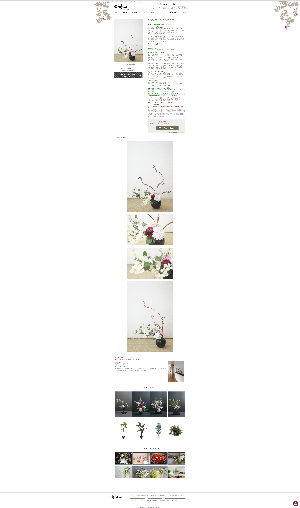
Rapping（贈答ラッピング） (155, 498)
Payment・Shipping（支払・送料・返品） (175, 498)
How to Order (162, 8)
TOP (131, 495)
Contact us (155, 8)
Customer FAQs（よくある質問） (157, 495)
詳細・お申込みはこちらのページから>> (160, 102)
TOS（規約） (133, 500)
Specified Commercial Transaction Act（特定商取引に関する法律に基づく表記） (159, 500)
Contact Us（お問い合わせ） (175, 495)
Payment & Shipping (172, 8)
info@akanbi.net (181, 6)
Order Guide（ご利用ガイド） (137, 498)
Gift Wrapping (184, 8)
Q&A (179, 8)
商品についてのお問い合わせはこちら (176, 132)
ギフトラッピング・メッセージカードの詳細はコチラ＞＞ (165, 93)
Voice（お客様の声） (141, 495)
